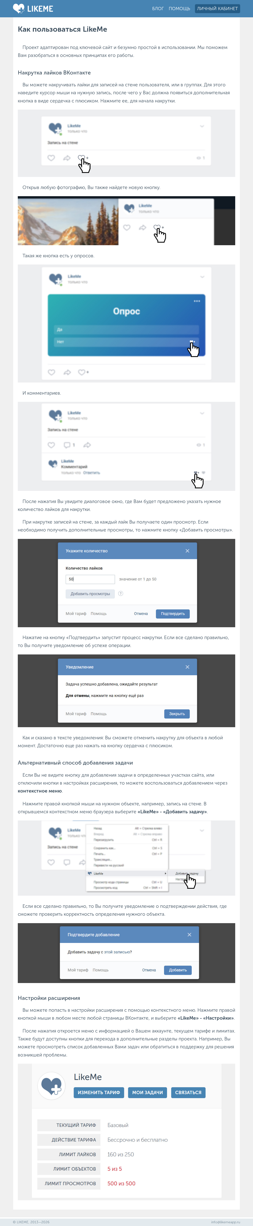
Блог (158, 8)
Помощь (179, 8)
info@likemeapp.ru (225, 1222)
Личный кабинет (217, 8)
